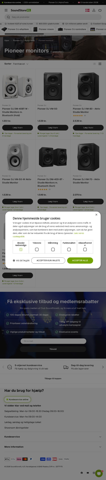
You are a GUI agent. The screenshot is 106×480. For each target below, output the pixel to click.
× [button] (96, 215)
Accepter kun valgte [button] (48, 260)
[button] (21, 260)
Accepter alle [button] (80, 260)
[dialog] (53, 240)
